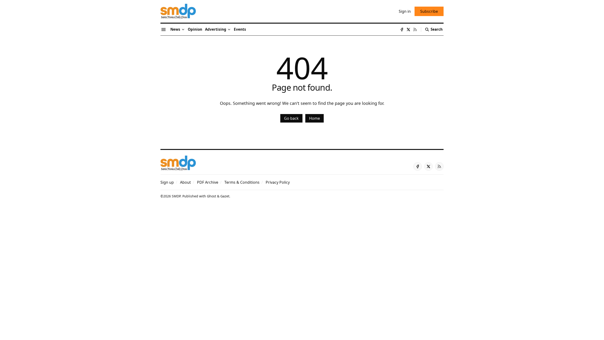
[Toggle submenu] (183, 29)
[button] (215, 29)
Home (314, 118)
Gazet (224, 196)
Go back (291, 118)
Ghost (211, 196)
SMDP (176, 196)
